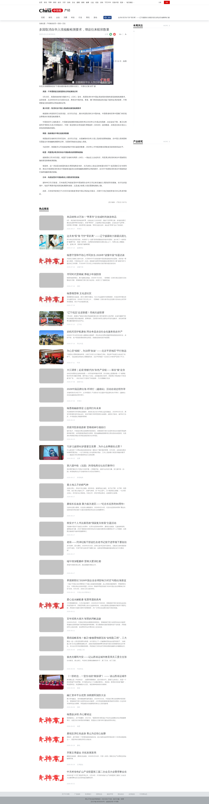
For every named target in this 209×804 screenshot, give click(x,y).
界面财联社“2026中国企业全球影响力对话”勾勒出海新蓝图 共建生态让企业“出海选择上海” (96, 582)
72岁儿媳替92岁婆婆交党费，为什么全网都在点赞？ (94, 446)
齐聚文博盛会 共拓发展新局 (81, 752)
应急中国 (115, 2)
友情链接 (132, 794)
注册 (160, 2)
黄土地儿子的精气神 (77, 484)
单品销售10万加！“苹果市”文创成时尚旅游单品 (91, 216)
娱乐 (59, 2)
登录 (167, 2)
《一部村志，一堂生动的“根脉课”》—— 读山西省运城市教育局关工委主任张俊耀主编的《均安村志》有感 (96, 677)
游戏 (68, 2)
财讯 (50, 17)
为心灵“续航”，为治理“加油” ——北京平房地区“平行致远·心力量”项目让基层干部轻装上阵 (96, 352)
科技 (73, 17)
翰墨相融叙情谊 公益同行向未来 (84, 408)
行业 (80, 17)
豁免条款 (121, 794)
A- (126, 34)
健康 (87, 2)
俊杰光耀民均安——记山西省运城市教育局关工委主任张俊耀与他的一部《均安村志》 (97, 658)
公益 (92, 2)
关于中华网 (65, 794)
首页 (40, 2)
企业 (58, 17)
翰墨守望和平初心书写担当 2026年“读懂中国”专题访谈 (96, 255)
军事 (50, 2)
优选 (96, 2)
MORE (165, 25)
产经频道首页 (51, 23)
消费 (65, 17)
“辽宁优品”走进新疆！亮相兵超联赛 (85, 312)
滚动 (95, 17)
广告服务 (77, 794)
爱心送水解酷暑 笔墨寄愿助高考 (84, 599)
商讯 (88, 17)
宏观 (43, 17)
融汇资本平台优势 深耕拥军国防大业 (86, 695)
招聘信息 (99, 794)
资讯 (45, 2)
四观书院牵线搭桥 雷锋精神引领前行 (86, 427)
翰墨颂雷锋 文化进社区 (79, 293)
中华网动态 (143, 794)
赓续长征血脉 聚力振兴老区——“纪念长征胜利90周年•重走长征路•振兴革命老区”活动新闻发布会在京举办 (95, 505)
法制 (101, 2)
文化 (73, 2)
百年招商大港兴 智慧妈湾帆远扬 (84, 618)
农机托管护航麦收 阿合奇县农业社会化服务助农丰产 (95, 331)
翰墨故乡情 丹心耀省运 (79, 714)
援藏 (78, 2)
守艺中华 (108, 2)
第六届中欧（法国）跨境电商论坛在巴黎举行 (91, 465)
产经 (67, 10)
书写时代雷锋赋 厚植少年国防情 (84, 274)
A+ (120, 34)
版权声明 (110, 794)
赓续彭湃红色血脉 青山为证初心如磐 (86, 733)
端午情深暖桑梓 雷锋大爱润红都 (84, 561)
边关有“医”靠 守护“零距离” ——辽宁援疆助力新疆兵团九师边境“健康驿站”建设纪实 (134, 17)
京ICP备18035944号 (98, 801)
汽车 (64, 2)
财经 (54, 2)
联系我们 (88, 794)
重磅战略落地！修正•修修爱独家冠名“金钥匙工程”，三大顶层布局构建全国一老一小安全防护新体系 (97, 639)
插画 (82, 2)
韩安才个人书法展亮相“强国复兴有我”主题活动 (91, 523)
